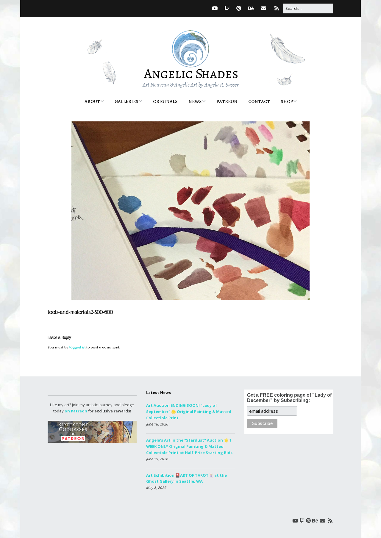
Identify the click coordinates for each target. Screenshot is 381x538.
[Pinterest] (238, 8)
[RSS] (277, 8)
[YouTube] (215, 8)
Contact (259, 101)
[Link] (203, 8)
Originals (165, 101)
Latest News (158, 392)
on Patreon (76, 411)
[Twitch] (226, 8)
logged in (77, 347)
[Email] (263, 8)
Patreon (227, 101)
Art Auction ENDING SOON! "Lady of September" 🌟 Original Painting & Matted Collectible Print (188, 411)
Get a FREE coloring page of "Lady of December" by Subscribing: (289, 397)
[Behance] (251, 8)
